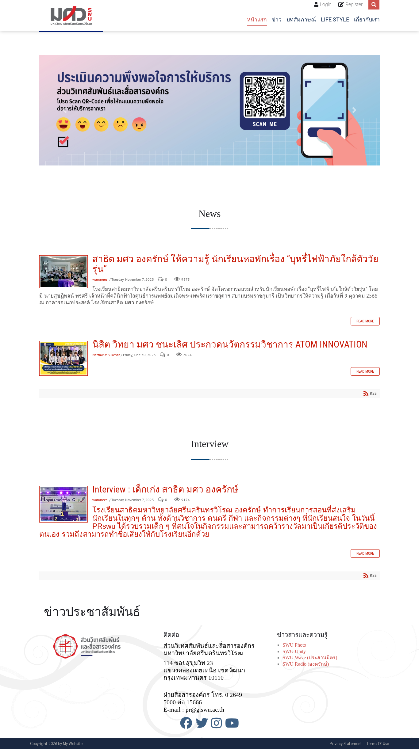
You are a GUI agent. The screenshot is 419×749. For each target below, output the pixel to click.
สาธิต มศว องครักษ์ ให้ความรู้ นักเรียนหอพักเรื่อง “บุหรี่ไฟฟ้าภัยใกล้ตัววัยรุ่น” (63, 272)
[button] (64, 110)
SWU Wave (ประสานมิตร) (310, 657)
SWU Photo (294, 645)
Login (326, 4)
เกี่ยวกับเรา (367, 20)
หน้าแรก (257, 20)
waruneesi (100, 279)
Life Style (335, 20)
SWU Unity (294, 651)
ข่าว (277, 20)
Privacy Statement (346, 743)
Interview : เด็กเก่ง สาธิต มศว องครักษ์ (63, 504)
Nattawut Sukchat (106, 354)
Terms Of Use (378, 743)
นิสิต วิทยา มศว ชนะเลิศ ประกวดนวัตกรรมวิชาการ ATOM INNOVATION (63, 358)
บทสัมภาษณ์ (301, 20)
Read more (365, 321)
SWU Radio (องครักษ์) (306, 664)
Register (354, 4)
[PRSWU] (71, 15)
